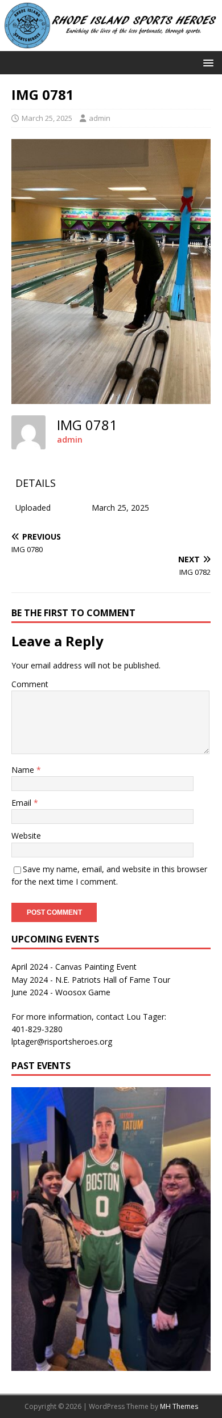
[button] (206, 62)
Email (22, 802)
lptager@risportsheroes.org (61, 1041)
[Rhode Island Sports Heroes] (111, 44)
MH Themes (179, 1406)
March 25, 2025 (47, 118)
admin (99, 118)
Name (23, 769)
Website (26, 835)
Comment (29, 684)
